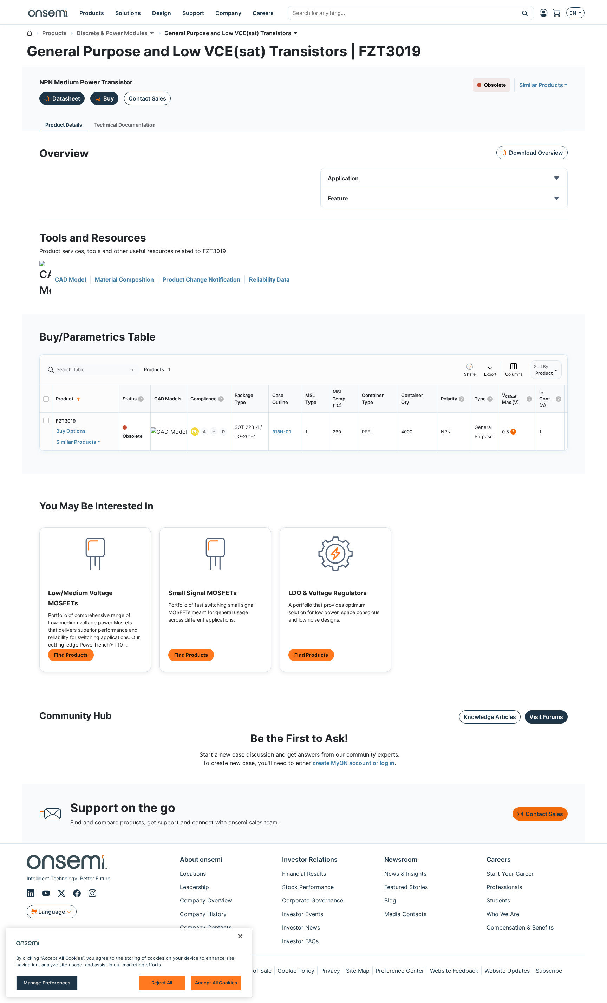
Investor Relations (310, 859)
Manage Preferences (47, 982)
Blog (390, 900)
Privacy (330, 970)
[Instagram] (92, 893)
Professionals (504, 887)
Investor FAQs (300, 941)
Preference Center (400, 970)
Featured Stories (406, 887)
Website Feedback (454, 970)
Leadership (194, 887)
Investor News (301, 927)
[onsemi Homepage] (48, 13)
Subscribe (549, 970)
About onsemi (201, 859)
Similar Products (541, 85)
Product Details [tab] (63, 125)
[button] (525, 13)
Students (498, 900)
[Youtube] (47, 893)
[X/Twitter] (62, 893)
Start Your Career (510, 873)
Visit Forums (546, 716)
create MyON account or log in (353, 762)
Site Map (358, 970)
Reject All (161, 982)
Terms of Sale (253, 970)
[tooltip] (490, 369)
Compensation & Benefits (520, 927)
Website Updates (507, 970)
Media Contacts (405, 914)
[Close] (240, 936)
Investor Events (302, 914)
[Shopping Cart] (559, 13)
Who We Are (503, 914)
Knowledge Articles (490, 716)
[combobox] (402, 13)
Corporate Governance (312, 900)
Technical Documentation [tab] (125, 125)
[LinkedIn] (32, 893)
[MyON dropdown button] (545, 13)
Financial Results (304, 873)
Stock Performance (308, 887)
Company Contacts (205, 927)
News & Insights (405, 873)
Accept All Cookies (216, 982)
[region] (129, 962)
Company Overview (206, 900)
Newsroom (400, 859)
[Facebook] (78, 893)
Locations (193, 873)
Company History (203, 914)
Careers (499, 859)
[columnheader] (85, 399)
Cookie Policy (296, 970)
